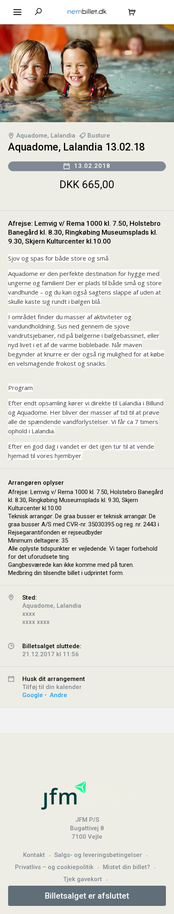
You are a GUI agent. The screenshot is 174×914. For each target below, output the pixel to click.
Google (32, 695)
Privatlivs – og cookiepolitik (54, 867)
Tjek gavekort (82, 879)
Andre (58, 695)
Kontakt (34, 855)
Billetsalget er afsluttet (87, 896)
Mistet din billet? (126, 867)
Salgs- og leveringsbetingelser (98, 855)
